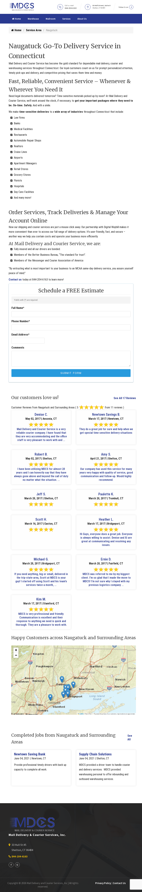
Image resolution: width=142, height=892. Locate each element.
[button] (50, 697)
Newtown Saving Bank (29, 754)
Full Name (17, 308)
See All (129, 737)
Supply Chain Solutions (95, 754)
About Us (82, 18)
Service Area (33, 30)
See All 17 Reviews (125, 398)
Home (17, 18)
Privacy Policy (103, 883)
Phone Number (20, 321)
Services (66, 18)
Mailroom (50, 18)
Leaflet (81, 714)
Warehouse (33, 18)
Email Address (20, 334)
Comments (17, 347)
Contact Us (119, 883)
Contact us (15, 279)
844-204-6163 (71, 8)
